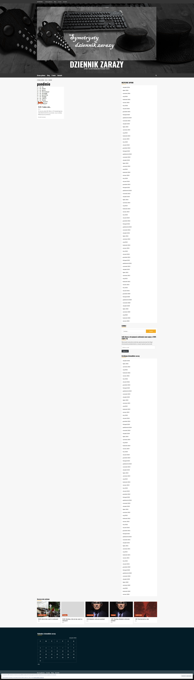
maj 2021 (125, 278)
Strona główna (48, 1)
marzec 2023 (126, 211)
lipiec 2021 (125, 272)
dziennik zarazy (97, 64)
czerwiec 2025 (126, 129)
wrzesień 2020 (126, 302)
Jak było (40, 102)
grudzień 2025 (126, 111)
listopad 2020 (126, 296)
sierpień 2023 (126, 196)
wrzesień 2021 (126, 266)
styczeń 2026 (126, 108)
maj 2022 (125, 242)
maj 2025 (125, 133)
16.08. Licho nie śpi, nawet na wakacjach (48, 619)
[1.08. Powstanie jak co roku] (145, 609)
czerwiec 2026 (126, 93)
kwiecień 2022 (126, 245)
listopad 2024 (126, 151)
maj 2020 (125, 315)
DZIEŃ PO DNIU (90, 615)
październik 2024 (127, 154)
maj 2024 (125, 169)
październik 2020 (127, 299)
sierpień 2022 (126, 233)
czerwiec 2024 (126, 166)
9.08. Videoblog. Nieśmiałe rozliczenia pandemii (120, 619)
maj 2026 (125, 96)
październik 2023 (127, 190)
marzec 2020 (126, 321)
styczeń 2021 (126, 290)
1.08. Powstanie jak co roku (142, 619)
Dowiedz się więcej (42, 117)
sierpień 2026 (126, 87)
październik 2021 (127, 263)
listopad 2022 (126, 224)
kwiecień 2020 (126, 318)
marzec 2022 (126, 248)
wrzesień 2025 (126, 120)
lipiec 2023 (125, 199)
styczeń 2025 (126, 145)
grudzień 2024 (126, 148)
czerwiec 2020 (126, 312)
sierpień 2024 (126, 160)
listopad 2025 (126, 114)
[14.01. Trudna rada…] (50, 96)
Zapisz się (125, 351)
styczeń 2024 (126, 181)
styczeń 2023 (126, 217)
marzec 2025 (126, 139)
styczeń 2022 (126, 254)
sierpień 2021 (126, 269)
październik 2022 (127, 227)
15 (68, 651)
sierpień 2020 (126, 305)
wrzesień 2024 (126, 157)
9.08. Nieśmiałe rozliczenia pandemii (96, 619)
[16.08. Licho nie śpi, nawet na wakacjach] (48, 609)
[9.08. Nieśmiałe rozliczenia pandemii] (97, 609)
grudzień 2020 (126, 293)
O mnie (59, 1)
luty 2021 (125, 287)
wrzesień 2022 (126, 230)
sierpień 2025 (126, 123)
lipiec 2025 (125, 126)
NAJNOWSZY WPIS (42, 615)
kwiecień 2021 (126, 281)
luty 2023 (125, 214)
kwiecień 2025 (126, 136)
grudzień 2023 (126, 184)
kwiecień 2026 (126, 99)
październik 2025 (127, 117)
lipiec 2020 (125, 309)
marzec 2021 (126, 284)
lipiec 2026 (125, 90)
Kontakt (65, 1)
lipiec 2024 (125, 163)
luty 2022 (125, 251)
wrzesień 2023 (126, 193)
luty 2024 (125, 178)
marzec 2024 (126, 175)
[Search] (156, 75)
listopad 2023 (126, 187)
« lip (39, 664)
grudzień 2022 (126, 221)
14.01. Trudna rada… (44, 107)
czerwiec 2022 (126, 239)
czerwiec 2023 (126, 202)
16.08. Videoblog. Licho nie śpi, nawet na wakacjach (72, 619)
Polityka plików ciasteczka (38, 677)
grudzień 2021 (126, 257)
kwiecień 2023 (126, 208)
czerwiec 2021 (126, 275)
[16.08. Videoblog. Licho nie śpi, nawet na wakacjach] (72, 609)
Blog (55, 1)
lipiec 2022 (125, 236)
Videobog (65, 615)
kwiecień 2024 (126, 172)
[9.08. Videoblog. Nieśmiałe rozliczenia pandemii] (121, 609)
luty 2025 (125, 142)
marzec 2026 (126, 102)
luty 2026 (125, 105)
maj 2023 (125, 205)
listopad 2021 (126, 260)
